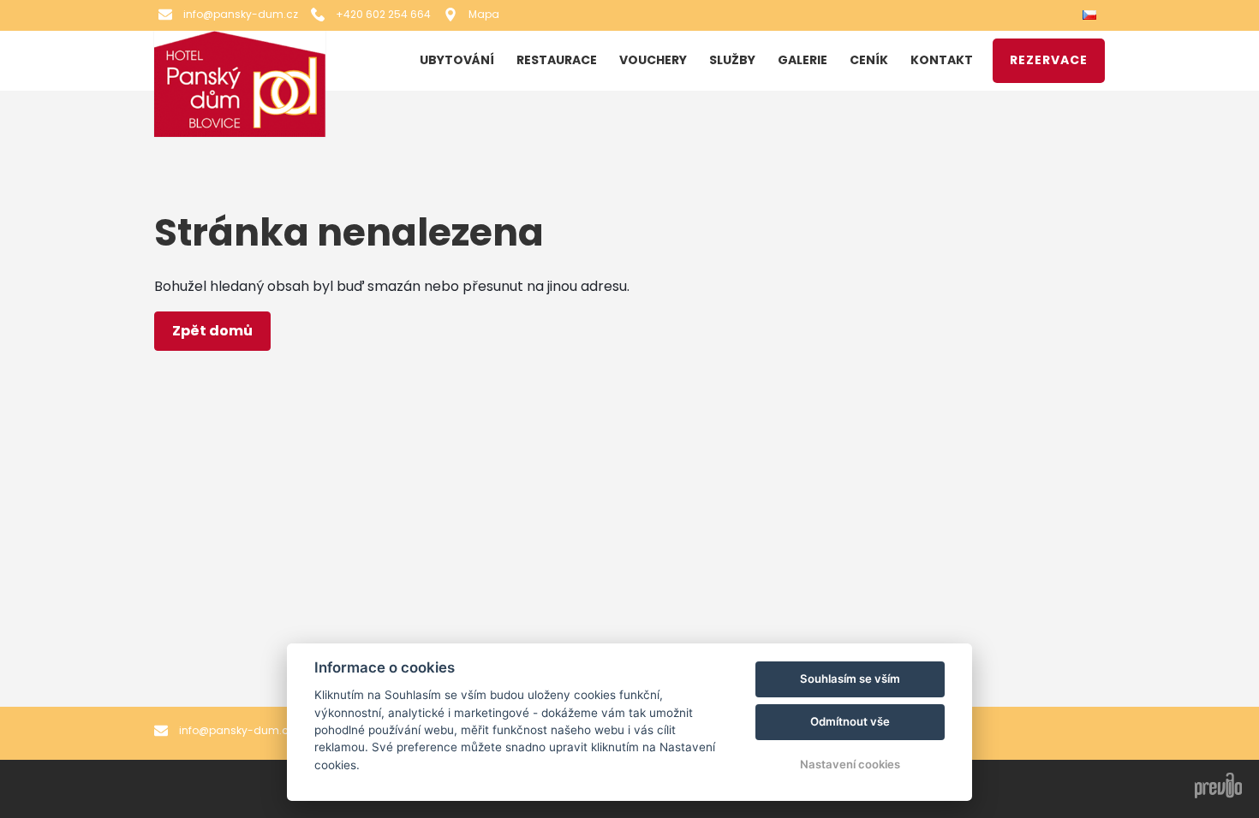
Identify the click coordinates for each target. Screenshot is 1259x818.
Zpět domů (212, 331)
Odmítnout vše (850, 721)
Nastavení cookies (850, 764)
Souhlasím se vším (850, 678)
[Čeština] (1092, 16)
